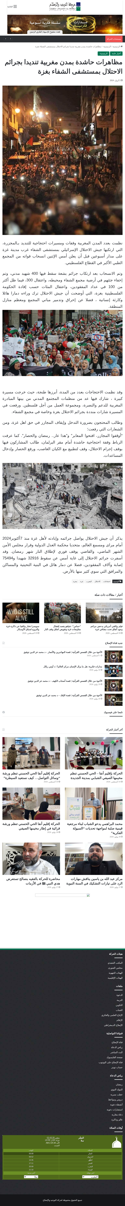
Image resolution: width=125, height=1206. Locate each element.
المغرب (89, 581)
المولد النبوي (117, 1089)
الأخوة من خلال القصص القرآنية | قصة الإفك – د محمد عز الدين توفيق (69, 695)
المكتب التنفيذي (115, 963)
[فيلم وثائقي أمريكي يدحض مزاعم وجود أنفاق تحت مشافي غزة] (104, 613)
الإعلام (120, 1020)
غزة (81, 581)
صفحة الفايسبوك (115, 1057)
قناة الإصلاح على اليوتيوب (111, 1062)
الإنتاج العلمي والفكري (112, 1015)
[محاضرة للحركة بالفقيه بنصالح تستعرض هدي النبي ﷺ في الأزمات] (31, 859)
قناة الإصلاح (117, 1042)
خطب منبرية (117, 1094)
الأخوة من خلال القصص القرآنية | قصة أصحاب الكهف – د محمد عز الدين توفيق (65, 681)
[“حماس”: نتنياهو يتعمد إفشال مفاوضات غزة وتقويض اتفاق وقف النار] (62, 613)
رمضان (119, 1084)
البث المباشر (117, 1052)
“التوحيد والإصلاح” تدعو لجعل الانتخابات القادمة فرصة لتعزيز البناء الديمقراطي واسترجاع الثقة (62, 39)
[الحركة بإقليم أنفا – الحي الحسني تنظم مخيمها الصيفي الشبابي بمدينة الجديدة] (94, 753)
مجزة (75, 581)
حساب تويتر (117, 1067)
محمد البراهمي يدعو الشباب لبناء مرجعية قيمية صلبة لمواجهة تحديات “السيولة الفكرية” (95, 828)
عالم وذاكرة (117, 1119)
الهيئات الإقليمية (115, 978)
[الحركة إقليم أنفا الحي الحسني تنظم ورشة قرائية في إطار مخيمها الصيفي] (31, 804)
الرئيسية (117, 46)
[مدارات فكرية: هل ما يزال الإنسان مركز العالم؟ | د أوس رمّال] (114, 671)
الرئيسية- (107, 46)
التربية (120, 1000)
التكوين (119, 1005)
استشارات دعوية (115, 1109)
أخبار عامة (116, 53)
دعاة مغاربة (117, 1114)
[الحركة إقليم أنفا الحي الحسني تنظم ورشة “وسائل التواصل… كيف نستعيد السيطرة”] (31, 753)
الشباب (119, 1010)
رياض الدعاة (117, 1047)
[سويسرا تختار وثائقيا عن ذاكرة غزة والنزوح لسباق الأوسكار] (20, 613)
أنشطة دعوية (116, 1104)
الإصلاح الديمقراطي (113, 1025)
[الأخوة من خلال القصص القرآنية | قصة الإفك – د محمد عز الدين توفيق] (114, 700)
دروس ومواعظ (115, 1099)
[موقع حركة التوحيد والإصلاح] (64, 6)
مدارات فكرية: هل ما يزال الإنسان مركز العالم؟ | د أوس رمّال (72, 666)
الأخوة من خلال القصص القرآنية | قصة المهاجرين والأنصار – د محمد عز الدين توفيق (63, 652)
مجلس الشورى (115, 968)
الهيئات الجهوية (116, 973)
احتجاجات (106, 581)
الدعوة (120, 995)
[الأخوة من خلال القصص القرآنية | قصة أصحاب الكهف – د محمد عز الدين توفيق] (114, 685)
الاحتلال (97, 581)
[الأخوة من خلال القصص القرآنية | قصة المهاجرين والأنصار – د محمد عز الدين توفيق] (114, 656)
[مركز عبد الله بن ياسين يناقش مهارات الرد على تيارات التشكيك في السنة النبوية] (94, 859)
